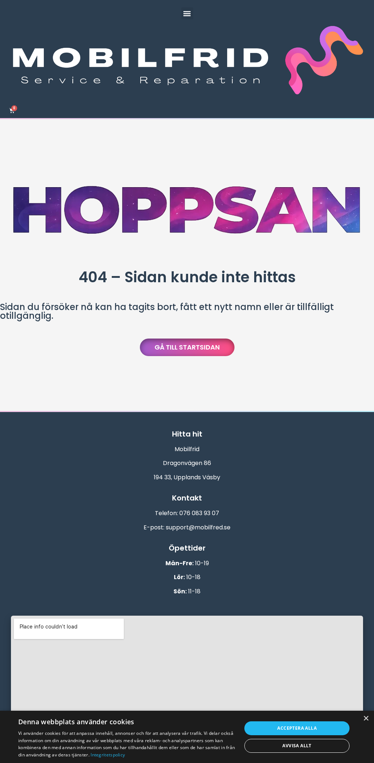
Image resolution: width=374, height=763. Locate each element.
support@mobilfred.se (198, 527)
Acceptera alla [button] (297, 728)
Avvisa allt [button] (296, 746)
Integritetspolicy (108, 755)
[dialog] (187, 737)
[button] (187, 13)
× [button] (366, 718)
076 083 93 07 (199, 513)
